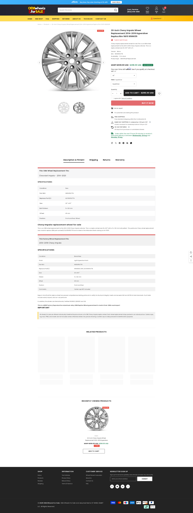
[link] (159, 93)
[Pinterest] (120, 143)
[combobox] (85, 10)
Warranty (120, 160)
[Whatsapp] (131, 143)
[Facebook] (112, 143)
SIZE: (113, 71)
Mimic (119, 51)
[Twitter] (116, 143)
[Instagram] (117, 486)
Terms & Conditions (126, 98)
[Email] (127, 143)
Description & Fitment (73, 160)
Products (46, 24)
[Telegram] (123, 143)
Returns (106, 160)
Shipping (93, 160)
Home (39, 24)
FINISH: (116, 80)
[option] (71, 62)
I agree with (117, 98)
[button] (39, 62)
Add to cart (93, 451)
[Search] (88, 10)
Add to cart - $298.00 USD (139, 93)
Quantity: (114, 89)
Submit (145, 479)
